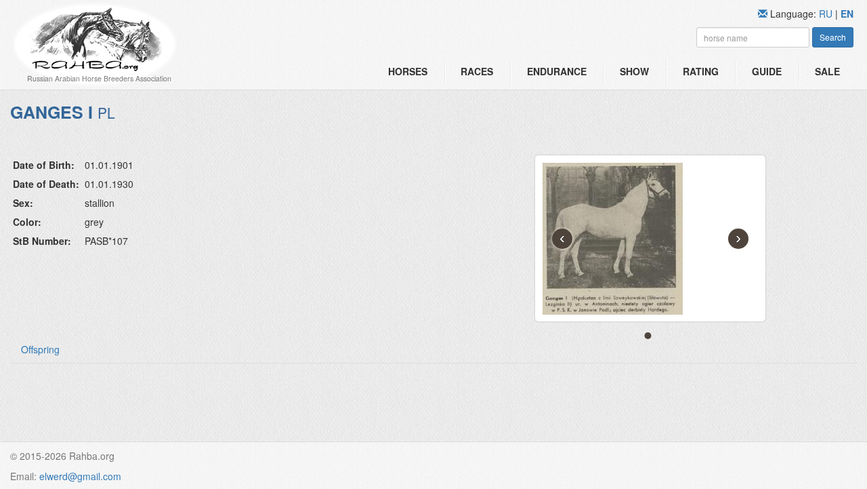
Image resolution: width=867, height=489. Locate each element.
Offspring (40, 349)
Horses (407, 71)
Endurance (557, 71)
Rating (701, 71)
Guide (767, 71)
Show (634, 71)
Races (477, 71)
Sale (827, 71)
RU (827, 13)
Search (833, 37)
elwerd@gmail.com (80, 476)
